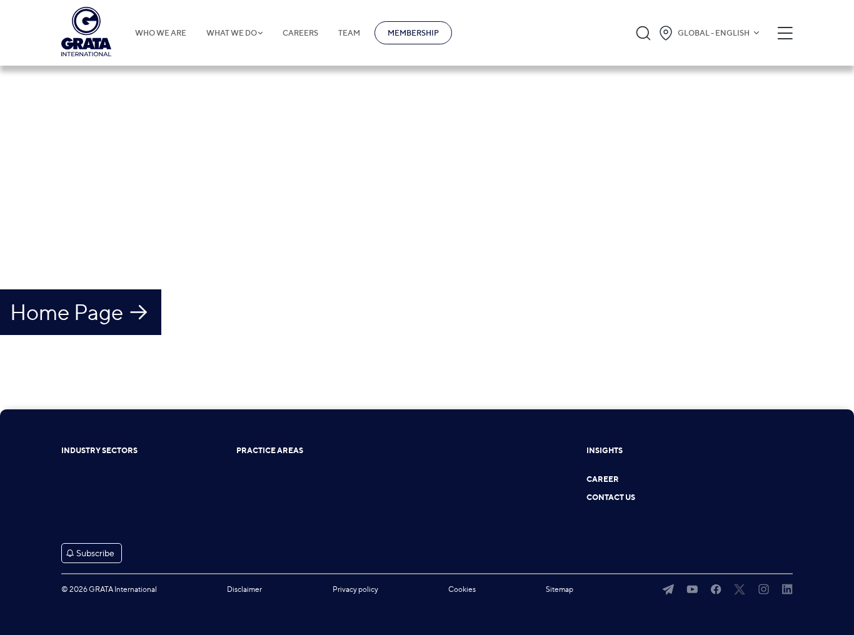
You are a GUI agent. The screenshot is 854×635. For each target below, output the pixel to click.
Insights (604, 450)
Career (602, 479)
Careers (300, 33)
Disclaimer (244, 589)
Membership (413, 33)
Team (349, 33)
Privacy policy (355, 589)
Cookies (462, 589)
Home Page (66, 312)
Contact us (610, 497)
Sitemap (559, 589)
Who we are (160, 33)
